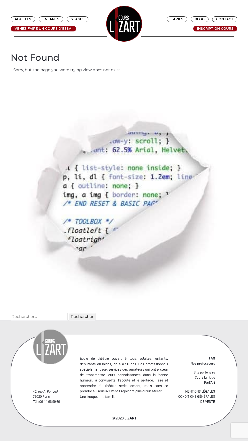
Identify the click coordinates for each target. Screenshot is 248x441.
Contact (224, 19)
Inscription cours (215, 28)
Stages (78, 19)
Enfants (51, 19)
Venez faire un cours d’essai (43, 28)
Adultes (23, 19)
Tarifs (177, 19)
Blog (200, 19)
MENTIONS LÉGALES (200, 391)
